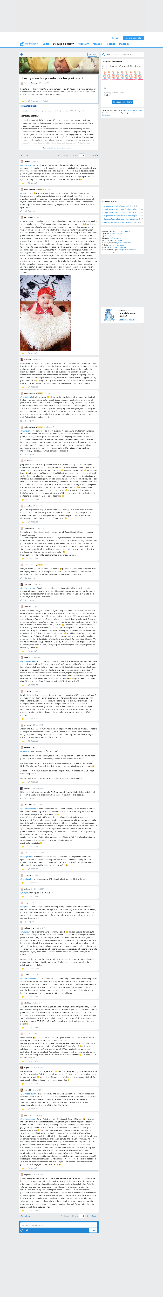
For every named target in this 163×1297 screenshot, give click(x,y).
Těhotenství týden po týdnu (132, 110)
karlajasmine (27, 856)
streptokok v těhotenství (127, 249)
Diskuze (23, 71)
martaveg (26, 431)
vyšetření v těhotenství (124, 243)
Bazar (46, 43)
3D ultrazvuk (119, 245)
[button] (58, 148)
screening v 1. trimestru (118, 247)
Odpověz (34, 101)
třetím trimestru (115, 238)
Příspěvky (83, 43)
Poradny (97, 43)
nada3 (24, 193)
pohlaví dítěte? (117, 240)
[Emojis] (21, 1230)
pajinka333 (26, 906)
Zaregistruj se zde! (133, 38)
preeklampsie (118, 252)
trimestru (128, 231)
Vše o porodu (34, 71)
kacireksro (26, 397)
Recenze (110, 43)
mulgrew (26, 751)
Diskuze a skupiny (63, 43)
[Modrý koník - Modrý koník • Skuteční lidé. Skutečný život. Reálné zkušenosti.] (28, 44)
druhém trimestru (116, 236)
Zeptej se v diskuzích (128, 320)
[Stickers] (27, 1230)
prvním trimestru (116, 233)
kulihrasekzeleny (29, 165)
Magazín (124, 43)
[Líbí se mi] (22, 211)
